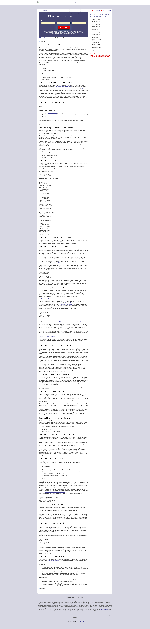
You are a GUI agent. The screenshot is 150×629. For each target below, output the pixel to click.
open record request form (66, 304)
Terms (89, 615)
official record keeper (62, 263)
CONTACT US (96, 10)
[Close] (111, 2)
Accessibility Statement (99, 615)
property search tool (52, 528)
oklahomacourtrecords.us (54, 560)
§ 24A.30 (84, 88)
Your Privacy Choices (50, 615)
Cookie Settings (81, 621)
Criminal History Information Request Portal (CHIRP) (68, 321)
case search (51, 114)
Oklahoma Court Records (45, 37)
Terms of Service (63, 33)
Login (103, 10)
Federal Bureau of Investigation (47, 336)
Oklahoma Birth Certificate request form (55, 492)
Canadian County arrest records (73, 302)
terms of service (104, 609)
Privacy (83, 615)
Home (109, 10)
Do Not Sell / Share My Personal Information (68, 615)
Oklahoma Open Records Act (63, 86)
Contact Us (75, 617)
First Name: (44, 20)
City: (73, 20)
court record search (52, 113)
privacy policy (49, 610)
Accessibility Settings (71, 621)
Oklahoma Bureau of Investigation (47, 319)
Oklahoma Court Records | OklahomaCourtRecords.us (75, 10)
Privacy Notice (72, 33)
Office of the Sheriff (46, 298)
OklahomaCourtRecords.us (50, 31)
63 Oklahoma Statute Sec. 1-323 (54, 461)
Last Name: (59, 20)
